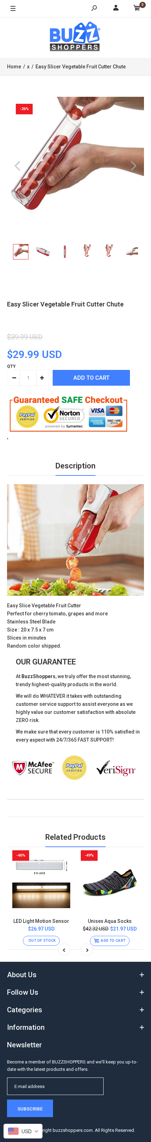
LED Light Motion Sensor (41, 921)
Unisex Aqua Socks (110, 921)
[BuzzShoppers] (75, 37)
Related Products (75, 837)
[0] (136, 9)
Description (75, 465)
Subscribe (30, 1108)
